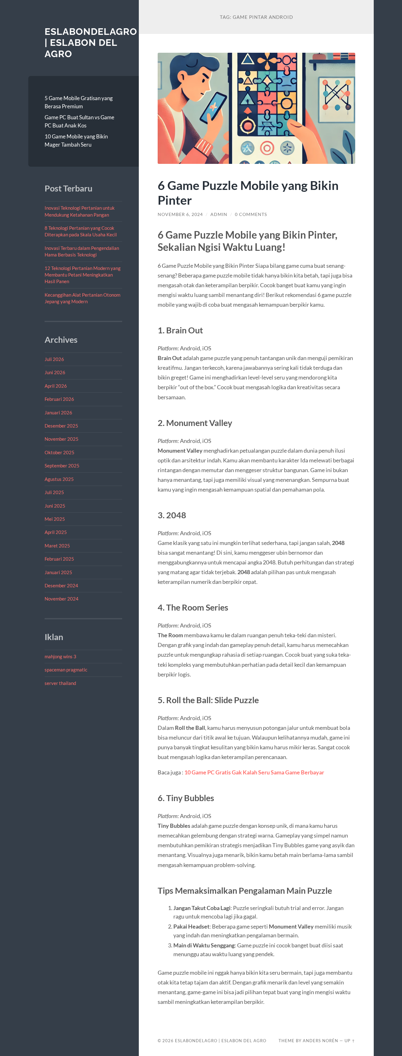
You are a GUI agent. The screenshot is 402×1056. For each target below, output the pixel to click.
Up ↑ (350, 1040)
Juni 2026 (55, 372)
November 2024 (62, 598)
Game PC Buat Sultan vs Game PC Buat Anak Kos (79, 121)
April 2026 (56, 386)
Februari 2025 (59, 559)
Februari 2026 (59, 399)
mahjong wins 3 (60, 656)
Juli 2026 (54, 359)
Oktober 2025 (59, 452)
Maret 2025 (57, 545)
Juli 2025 (54, 492)
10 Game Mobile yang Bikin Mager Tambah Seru (76, 140)
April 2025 (56, 532)
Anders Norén (320, 1040)
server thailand (60, 683)
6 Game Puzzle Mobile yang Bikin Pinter (248, 192)
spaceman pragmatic (66, 669)
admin (218, 214)
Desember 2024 (61, 585)
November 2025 (62, 439)
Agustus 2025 (59, 479)
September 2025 (62, 465)
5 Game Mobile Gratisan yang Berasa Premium (79, 102)
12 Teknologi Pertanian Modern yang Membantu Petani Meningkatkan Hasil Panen (83, 274)
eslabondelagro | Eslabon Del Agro (91, 42)
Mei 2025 (55, 519)
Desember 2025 (61, 425)
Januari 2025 (58, 572)
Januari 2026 (58, 412)
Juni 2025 (55, 506)
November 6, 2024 (180, 214)
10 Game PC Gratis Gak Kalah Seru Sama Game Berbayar (254, 772)
